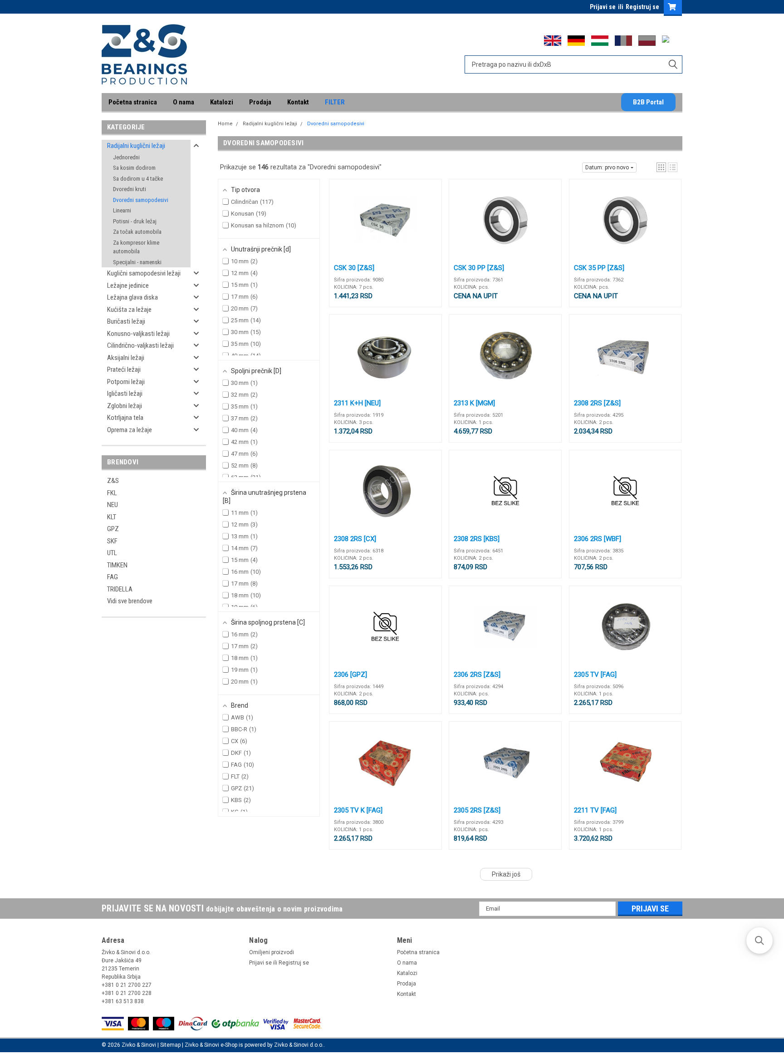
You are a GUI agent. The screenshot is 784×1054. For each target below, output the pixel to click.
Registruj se (642, 6)
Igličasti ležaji (124, 393)
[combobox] (573, 64)
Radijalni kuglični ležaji (136, 146)
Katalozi (221, 102)
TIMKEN (117, 565)
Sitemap (170, 1045)
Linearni (122, 210)
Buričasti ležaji (126, 321)
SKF (112, 541)
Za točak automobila (137, 231)
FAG (112, 577)
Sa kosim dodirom (134, 167)
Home (225, 124)
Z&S (113, 481)
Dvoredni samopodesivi (140, 200)
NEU (112, 505)
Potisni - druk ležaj (135, 221)
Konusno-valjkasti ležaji (138, 334)
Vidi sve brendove (129, 601)
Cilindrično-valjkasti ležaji (140, 345)
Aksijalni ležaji (125, 358)
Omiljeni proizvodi (271, 952)
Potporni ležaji (126, 382)
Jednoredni (126, 157)
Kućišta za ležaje (129, 309)
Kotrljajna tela (125, 418)
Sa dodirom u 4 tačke (138, 178)
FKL (112, 493)
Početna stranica (132, 102)
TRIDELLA (119, 589)
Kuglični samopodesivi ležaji (144, 273)
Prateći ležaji (124, 369)
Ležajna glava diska (132, 297)
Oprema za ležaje (129, 430)
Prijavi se (603, 6)
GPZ (113, 529)
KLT (111, 517)
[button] (661, 167)
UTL (112, 553)
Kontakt (298, 102)
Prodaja (260, 102)
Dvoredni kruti (129, 189)
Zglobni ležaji (124, 406)
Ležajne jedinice (128, 285)
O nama (183, 102)
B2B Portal (648, 102)
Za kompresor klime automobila (136, 247)
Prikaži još (506, 874)
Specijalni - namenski (137, 262)
